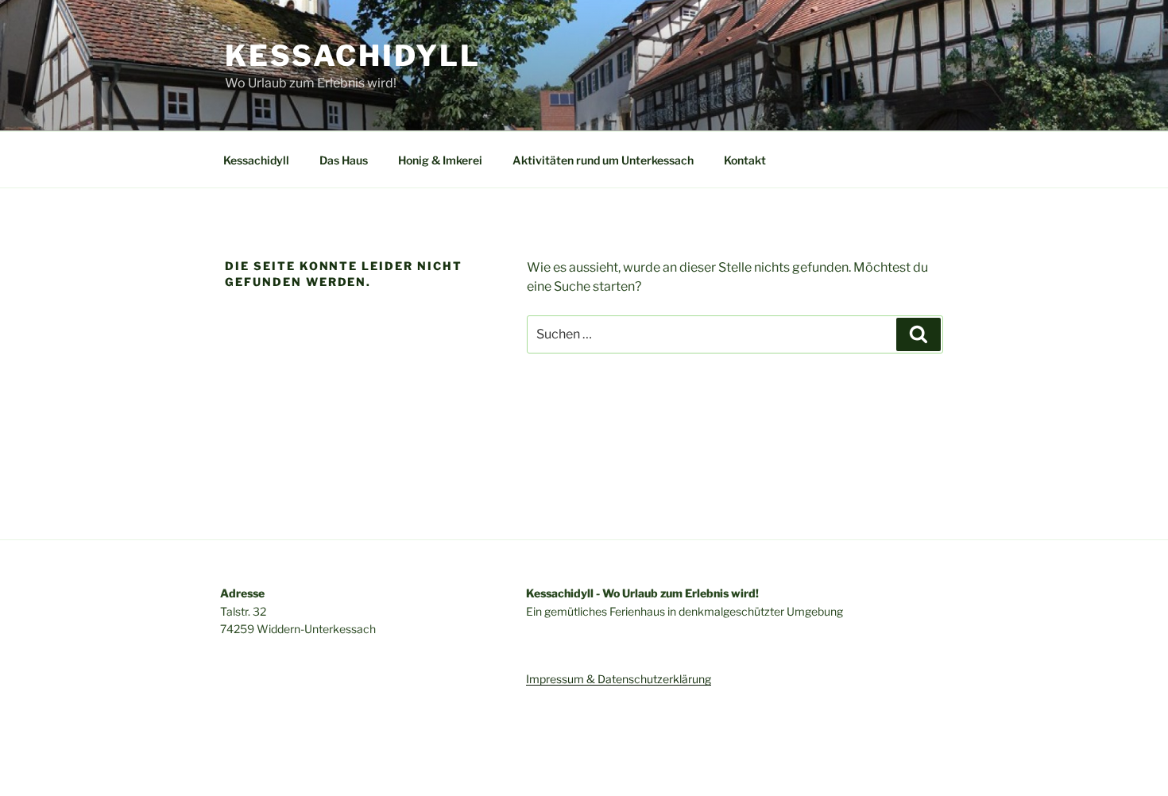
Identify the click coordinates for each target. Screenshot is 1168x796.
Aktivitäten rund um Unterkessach (603, 160)
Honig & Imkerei (440, 160)
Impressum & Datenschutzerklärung (618, 679)
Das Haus (343, 160)
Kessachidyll (353, 55)
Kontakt (745, 160)
